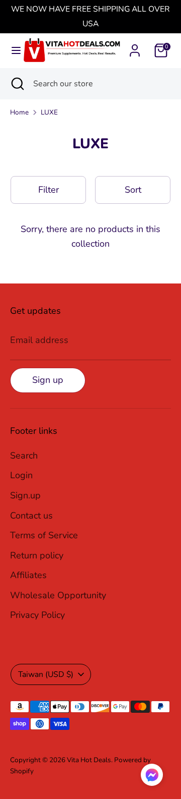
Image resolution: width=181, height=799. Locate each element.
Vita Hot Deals (89, 760)
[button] (152, 777)
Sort (133, 190)
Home (19, 112)
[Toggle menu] (12, 50)
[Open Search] (17, 83)
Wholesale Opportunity (58, 595)
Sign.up (25, 495)
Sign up (47, 380)
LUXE (49, 112)
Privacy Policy (37, 615)
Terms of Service (44, 535)
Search (24, 455)
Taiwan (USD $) (45, 674)
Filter (48, 190)
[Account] (135, 47)
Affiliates (28, 575)
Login (21, 475)
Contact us (31, 515)
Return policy (36, 555)
